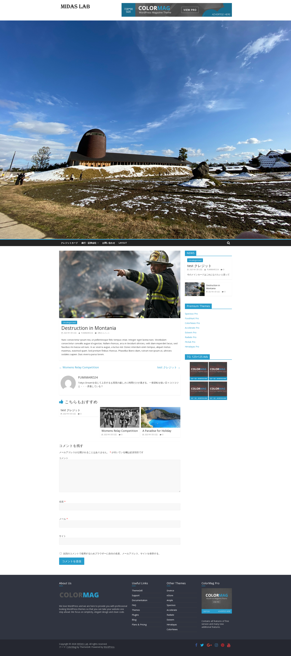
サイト (62, 536)
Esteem (170, 619)
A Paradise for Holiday (156, 431)
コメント (63, 458)
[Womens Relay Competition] (119, 409)
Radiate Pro (190, 337)
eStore (170, 595)
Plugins (135, 614)
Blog (134, 619)
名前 (62, 501)
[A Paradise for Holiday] (160, 409)
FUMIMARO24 (87, 333)
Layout (123, 242)
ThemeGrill (137, 590)
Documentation (139, 600)
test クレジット (168, 367)
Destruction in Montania (213, 287)
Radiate (170, 614)
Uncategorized (69, 322)
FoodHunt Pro (192, 318)
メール (63, 518)
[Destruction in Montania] (195, 283)
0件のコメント (103, 333)
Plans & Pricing (139, 624)
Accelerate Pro (192, 327)
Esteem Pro (190, 332)
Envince (170, 590)
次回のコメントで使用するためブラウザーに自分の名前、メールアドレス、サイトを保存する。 (112, 553)
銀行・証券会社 (89, 242)
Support (136, 595)
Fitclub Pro (190, 341)
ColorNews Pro (192, 323)
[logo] (79, 589)
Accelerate (172, 610)
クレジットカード (69, 242)
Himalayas (172, 624)
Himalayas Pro (192, 346)
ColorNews (172, 629)
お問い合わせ (108, 242)
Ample (170, 600)
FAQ (134, 605)
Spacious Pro (191, 313)
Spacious (171, 605)
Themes (136, 610)
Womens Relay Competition (79, 367)
